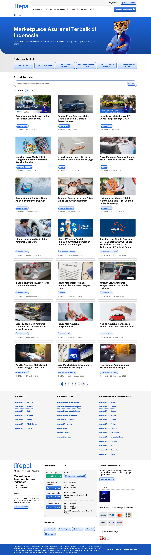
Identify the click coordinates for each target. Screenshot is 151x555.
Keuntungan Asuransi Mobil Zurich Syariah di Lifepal (114, 366)
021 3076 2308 (55, 497)
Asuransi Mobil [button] (39, 9)
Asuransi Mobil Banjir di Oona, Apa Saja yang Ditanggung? (31, 199)
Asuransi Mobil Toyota (108, 402)
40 (83, 384)
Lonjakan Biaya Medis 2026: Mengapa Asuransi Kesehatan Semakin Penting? (31, 160)
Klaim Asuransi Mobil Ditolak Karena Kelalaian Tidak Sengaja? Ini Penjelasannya (117, 201)
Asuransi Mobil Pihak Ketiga (26, 424)
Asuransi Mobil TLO (22, 411)
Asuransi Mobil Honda (107, 407)
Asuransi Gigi (62, 428)
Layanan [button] (112, 3)
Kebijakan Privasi (130, 549)
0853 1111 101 (108, 479)
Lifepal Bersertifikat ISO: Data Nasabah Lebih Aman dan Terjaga (75, 158)
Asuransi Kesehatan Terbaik (68, 402)
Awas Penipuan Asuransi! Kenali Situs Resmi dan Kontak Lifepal (117, 158)
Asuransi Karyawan (64, 437)
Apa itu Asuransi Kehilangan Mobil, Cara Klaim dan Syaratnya (117, 325)
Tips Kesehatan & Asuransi (127, 65)
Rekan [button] (73, 9)
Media (19, 15)
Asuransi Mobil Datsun (108, 441)
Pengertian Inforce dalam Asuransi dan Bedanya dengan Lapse (74, 285)
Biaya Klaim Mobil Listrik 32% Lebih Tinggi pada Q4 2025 (115, 117)
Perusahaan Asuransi (66, 252)
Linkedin (51, 534)
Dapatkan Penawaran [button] (123, 9)
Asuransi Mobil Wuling (107, 424)
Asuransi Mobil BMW (107, 454)
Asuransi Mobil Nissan (107, 415)
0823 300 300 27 (55, 476)
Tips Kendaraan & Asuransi (107, 65)
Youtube (79, 529)
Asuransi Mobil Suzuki (107, 411)
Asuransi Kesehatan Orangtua (69, 407)
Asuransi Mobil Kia (106, 445)
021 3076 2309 (55, 507)
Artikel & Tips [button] (86, 9)
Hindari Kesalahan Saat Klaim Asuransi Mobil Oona (31, 240)
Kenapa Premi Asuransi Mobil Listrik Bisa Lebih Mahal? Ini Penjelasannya (73, 119)
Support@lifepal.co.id (76, 476)
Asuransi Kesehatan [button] (58, 9)
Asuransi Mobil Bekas (23, 420)
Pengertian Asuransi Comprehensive (68, 325)
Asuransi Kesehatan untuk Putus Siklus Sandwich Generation (75, 199)
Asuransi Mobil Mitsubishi (109, 433)
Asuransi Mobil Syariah (24, 415)
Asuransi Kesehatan (24, 167)
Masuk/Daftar (129, 3)
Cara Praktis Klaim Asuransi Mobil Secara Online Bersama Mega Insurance (31, 327)
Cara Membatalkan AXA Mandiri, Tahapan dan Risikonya (75, 366)
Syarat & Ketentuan (114, 549)
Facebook (51, 529)
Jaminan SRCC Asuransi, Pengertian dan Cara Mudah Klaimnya (114, 285)
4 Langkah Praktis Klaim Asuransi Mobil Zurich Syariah (33, 284)
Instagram (65, 529)
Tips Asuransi (23, 65)
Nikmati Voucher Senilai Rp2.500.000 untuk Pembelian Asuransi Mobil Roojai (74, 242)
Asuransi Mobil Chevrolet (109, 450)
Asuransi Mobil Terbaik (24, 402)
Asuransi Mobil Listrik (23, 428)
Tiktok (91, 529)
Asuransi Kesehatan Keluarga (68, 411)
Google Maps (22, 507)
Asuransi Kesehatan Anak (67, 415)
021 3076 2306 (55, 488)
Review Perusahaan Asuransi (86, 65)
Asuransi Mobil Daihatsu (108, 428)
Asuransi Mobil (22, 126)
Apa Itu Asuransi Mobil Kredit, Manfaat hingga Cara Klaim (31, 366)
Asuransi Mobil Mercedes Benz (111, 437)
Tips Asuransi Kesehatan (65, 65)
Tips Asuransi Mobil (44, 65)
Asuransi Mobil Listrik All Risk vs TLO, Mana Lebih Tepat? (32, 117)
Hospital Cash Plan (64, 433)
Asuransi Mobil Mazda (107, 420)
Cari (132, 84)
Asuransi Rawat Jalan (65, 420)
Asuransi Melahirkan (65, 424)
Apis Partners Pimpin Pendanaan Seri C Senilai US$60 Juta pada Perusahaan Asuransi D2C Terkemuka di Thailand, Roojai (117, 243)
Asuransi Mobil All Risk (24, 407)
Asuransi (61, 167)
